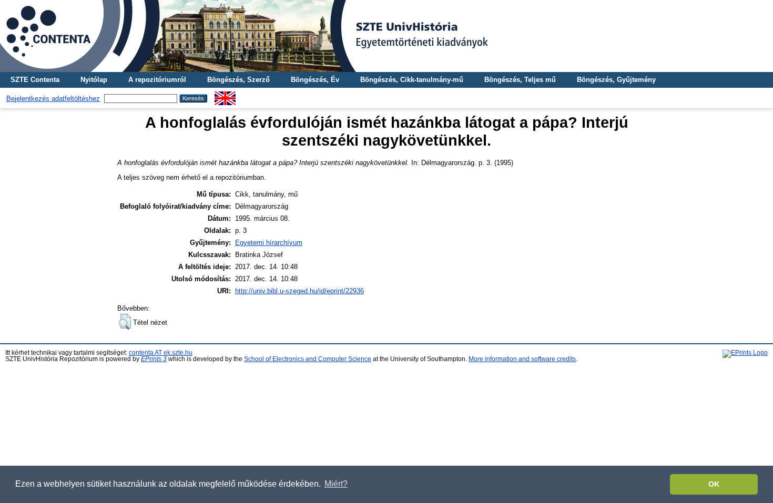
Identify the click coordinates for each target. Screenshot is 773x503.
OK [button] (713, 484)
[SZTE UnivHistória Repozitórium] (386, 36)
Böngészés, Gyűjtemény (616, 80)
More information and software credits (522, 359)
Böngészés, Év (315, 80)
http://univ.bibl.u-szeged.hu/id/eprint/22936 (299, 291)
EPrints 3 (154, 359)
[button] (125, 322)
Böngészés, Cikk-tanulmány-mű (411, 80)
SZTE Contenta (35, 80)
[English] (225, 95)
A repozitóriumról (157, 80)
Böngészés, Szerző (238, 80)
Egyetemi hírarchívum (268, 243)
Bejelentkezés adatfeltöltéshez (53, 98)
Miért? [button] (336, 483)
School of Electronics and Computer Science (307, 359)
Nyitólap (93, 80)
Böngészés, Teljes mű (520, 80)
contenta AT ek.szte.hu (160, 353)
